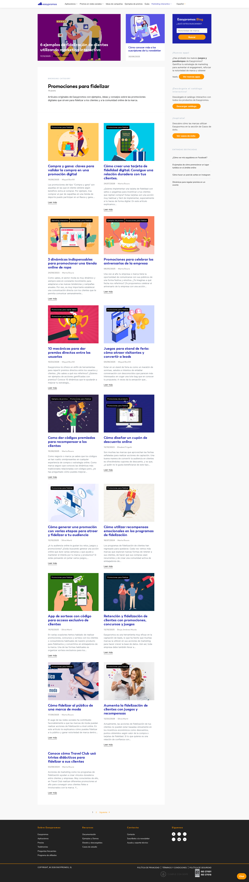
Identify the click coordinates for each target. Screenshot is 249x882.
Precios (41, 842)
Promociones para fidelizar (62, 127)
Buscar (192, 37)
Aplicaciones (70, 4)
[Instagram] (173, 834)
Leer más (52, 202)
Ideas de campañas (114, 4)
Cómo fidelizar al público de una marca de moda (70, 707)
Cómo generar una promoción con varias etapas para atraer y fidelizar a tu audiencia (73, 531)
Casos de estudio (89, 847)
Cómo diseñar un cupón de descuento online (125, 439)
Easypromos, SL (64, 867)
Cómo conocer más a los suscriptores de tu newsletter (144, 49)
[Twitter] (184, 834)
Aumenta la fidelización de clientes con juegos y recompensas (126, 709)
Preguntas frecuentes (47, 851)
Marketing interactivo (160, 4)
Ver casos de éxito (186, 136)
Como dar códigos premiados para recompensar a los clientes (71, 441)
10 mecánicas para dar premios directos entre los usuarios (69, 352)
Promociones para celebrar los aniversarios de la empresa (128, 261)
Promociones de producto (117, 399)
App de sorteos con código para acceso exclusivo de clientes (69, 620)
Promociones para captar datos (64, 310)
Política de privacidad (148, 867)
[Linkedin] (179, 839)
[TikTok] (173, 839)
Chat (241, 876)
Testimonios (43, 847)
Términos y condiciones (174, 867)
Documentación (89, 834)
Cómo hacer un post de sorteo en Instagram (191, 174)
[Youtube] (184, 839)
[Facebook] (179, 834)
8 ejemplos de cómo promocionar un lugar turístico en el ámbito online (190, 166)
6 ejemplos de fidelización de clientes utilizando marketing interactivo (74, 47)
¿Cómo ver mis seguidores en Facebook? (189, 157)
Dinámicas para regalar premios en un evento (188, 183)
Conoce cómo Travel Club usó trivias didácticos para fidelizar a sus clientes (72, 757)
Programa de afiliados (47, 855)
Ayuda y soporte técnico (137, 842)
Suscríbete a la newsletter (138, 838)
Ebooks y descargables (92, 842)
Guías (147, 4)
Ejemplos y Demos (90, 838)
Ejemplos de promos (134, 4)
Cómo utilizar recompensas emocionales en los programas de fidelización (129, 531)
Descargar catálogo (186, 106)
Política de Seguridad (200, 867)
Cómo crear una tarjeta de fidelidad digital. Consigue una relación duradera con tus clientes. (128, 172)
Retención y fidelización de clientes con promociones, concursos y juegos (125, 620)
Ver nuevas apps (191, 76)
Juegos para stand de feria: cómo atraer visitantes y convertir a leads (126, 352)
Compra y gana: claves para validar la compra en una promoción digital (71, 170)
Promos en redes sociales (91, 4)
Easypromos (43, 834)
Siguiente (103, 812)
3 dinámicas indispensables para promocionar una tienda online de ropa (72, 263)
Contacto (131, 834)
